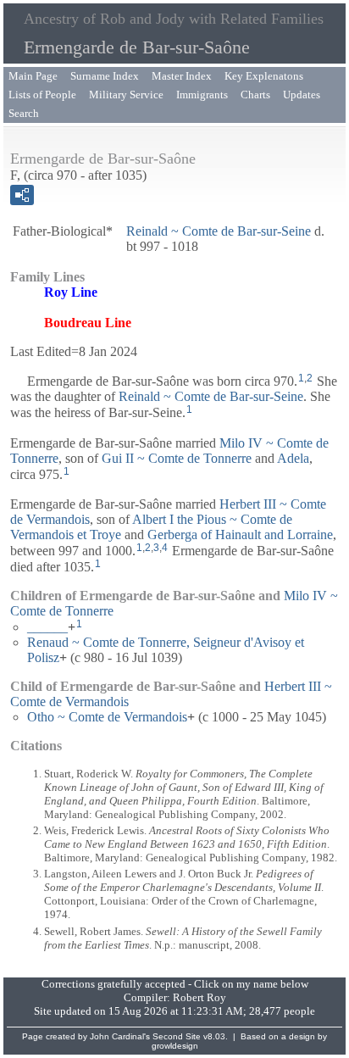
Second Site (176, 1036)
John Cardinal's (120, 1036)
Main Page (33, 76)
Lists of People (42, 94)
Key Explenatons (263, 76)
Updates (301, 94)
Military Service (126, 94)
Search (23, 113)
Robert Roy (199, 997)
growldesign (175, 1045)
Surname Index (104, 76)
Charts (255, 94)
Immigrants (202, 94)
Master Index (182, 76)
